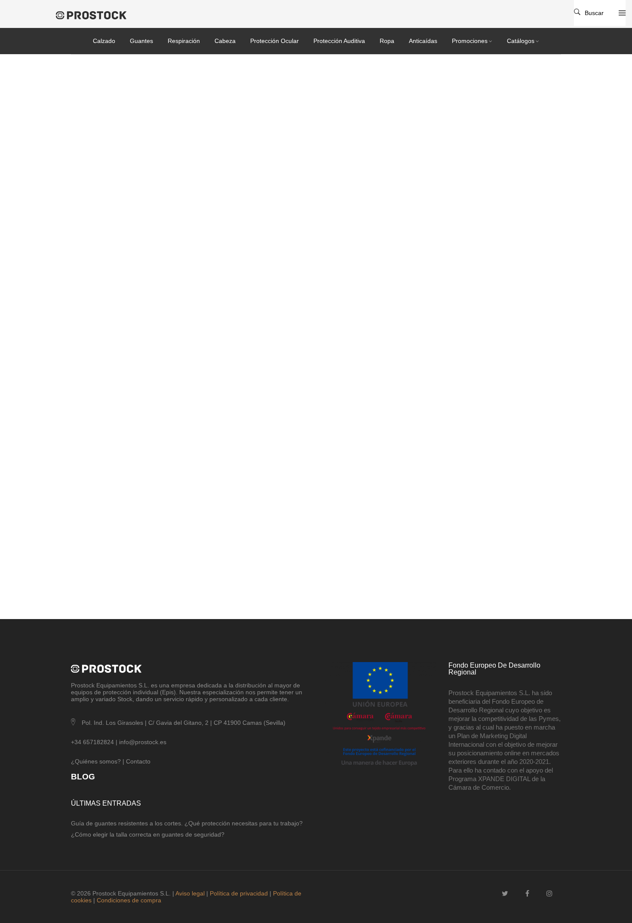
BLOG (83, 776)
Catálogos (520, 40)
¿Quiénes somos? (96, 761)
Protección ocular (274, 40)
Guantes (141, 40)
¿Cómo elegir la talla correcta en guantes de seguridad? (147, 834)
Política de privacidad (239, 893)
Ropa (387, 40)
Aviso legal (190, 893)
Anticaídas (423, 40)
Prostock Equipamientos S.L (109, 685)
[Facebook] (527, 893)
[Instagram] (549, 893)
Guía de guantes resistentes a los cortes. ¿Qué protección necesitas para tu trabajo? (187, 823)
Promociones (470, 40)
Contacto (138, 761)
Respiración (184, 40)
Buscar (594, 12)
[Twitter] (505, 893)
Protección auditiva (339, 40)
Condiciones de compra (129, 900)
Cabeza (225, 40)
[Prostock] (97, 15)
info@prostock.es (142, 742)
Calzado (104, 40)
